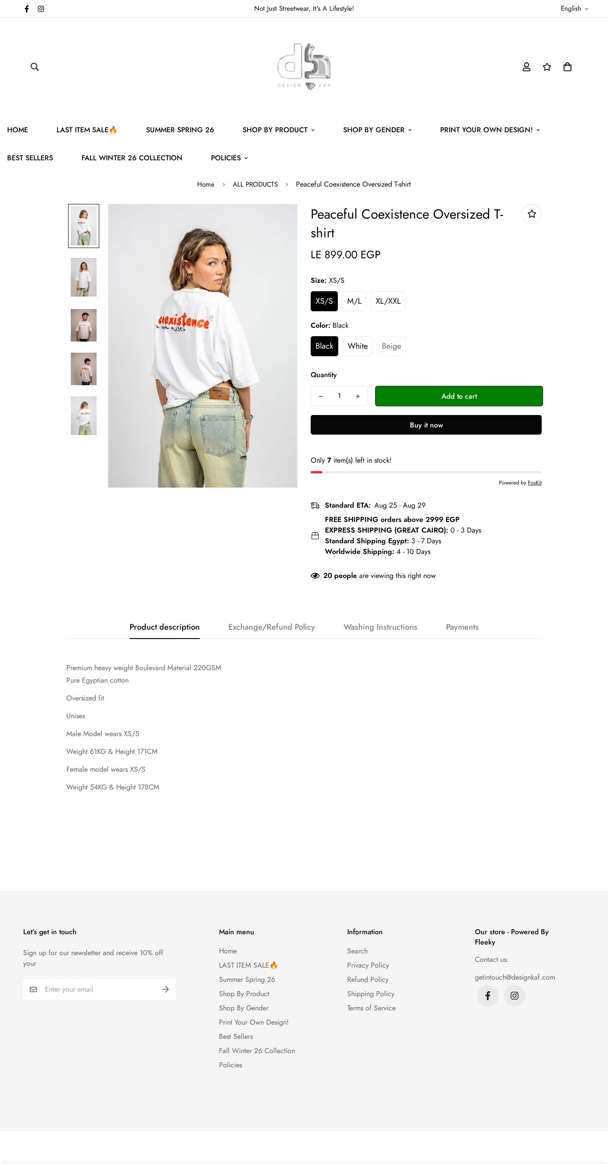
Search (357, 951)
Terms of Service (371, 1008)
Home (206, 184)
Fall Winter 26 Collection (131, 158)
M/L (354, 301)
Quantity (324, 375)
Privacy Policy (368, 965)
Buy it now (426, 425)
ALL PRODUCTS (255, 184)
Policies (226, 158)
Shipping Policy (370, 994)
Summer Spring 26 (180, 130)
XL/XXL (388, 301)
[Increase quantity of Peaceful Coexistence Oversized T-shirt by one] (357, 396)
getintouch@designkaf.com (515, 977)
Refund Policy (368, 979)
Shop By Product (275, 130)
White (358, 346)
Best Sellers (236, 1036)
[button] (565, 67)
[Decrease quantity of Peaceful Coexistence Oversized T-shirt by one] (320, 396)
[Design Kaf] (304, 67)
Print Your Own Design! (486, 130)
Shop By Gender (374, 130)
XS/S (324, 301)
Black (324, 346)
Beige (391, 346)
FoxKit (535, 483)
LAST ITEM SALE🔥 (87, 130)
